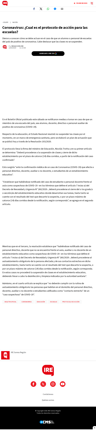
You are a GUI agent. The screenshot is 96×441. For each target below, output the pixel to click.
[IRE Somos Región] (4, 3)
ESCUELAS (53, 302)
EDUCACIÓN (41, 302)
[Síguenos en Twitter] (43, 384)
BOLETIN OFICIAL (10, 302)
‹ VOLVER (5, 22)
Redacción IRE (17, 46)
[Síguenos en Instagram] (53, 384)
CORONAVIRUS (27, 302)
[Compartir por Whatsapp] (48, 9)
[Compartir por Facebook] (34, 9)
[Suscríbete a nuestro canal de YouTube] (62, 384)
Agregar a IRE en (46, 53)
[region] (48, 16)
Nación (15, 22)
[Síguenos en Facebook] (33, 384)
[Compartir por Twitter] (41, 9)
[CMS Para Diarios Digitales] (47, 422)
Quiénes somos (48, 400)
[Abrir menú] (92, 3)
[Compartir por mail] (62, 9)
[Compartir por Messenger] (55, 9)
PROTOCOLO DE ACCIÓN (70, 302)
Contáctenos (48, 394)
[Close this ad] (94, 427)
